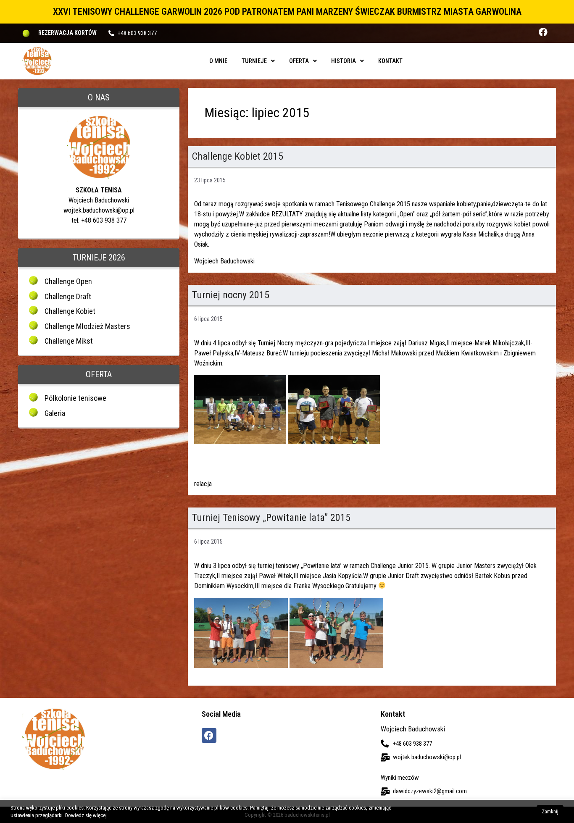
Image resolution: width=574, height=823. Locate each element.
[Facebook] (543, 32)
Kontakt (390, 61)
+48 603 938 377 (137, 33)
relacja (203, 484)
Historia (343, 61)
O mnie (218, 61)
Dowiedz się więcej (86, 815)
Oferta (299, 61)
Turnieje (254, 61)
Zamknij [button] (550, 811)
